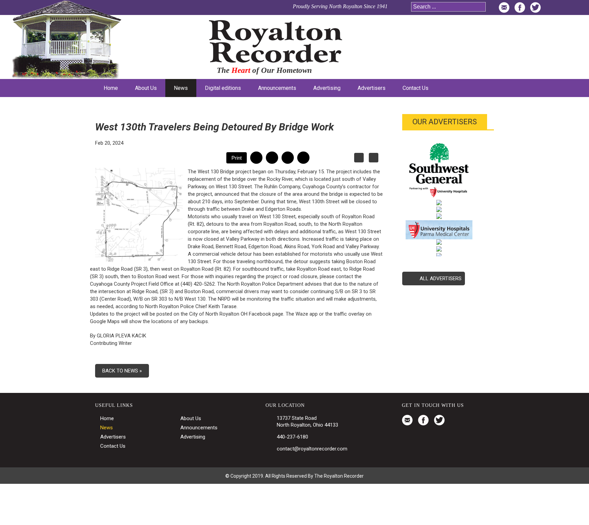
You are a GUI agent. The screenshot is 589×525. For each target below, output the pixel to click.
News (106, 428)
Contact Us (112, 446)
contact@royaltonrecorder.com (312, 449)
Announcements (198, 428)
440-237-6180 (292, 437)
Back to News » (122, 371)
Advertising (192, 437)
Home (107, 418)
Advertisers (113, 437)
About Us (190, 418)
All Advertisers (441, 278)
